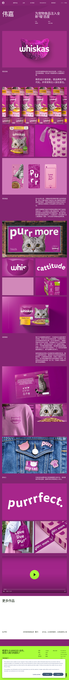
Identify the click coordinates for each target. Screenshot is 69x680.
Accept (47, 674)
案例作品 (15, 3)
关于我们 (32, 3)
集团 (47, 656)
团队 (47, 654)
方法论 (47, 650)
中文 (66, 3)
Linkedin (63, 652)
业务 (24, 3)
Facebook (63, 650)
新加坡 (39, 656)
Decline (58, 674)
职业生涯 (55, 650)
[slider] (35, 589)
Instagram (63, 654)
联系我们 (53, 3)
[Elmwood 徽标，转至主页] (3, 3)
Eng (62, 3)
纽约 (39, 652)
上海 (39, 654)
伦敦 (39, 650)
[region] (34, 49)
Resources (43, 3)
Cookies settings (36, 674)
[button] (34, 574)
